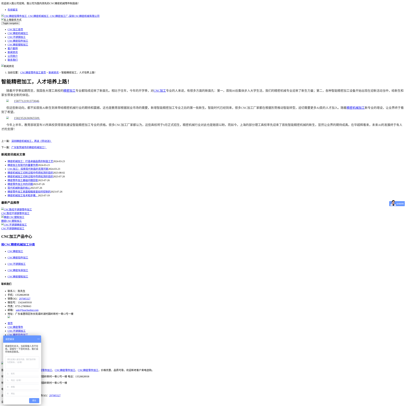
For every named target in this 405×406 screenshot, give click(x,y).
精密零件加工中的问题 (20, 184)
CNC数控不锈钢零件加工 (15, 213)
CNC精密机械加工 (18, 33)
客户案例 (13, 48)
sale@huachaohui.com (27, 310)
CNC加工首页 (15, 29)
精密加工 (69, 90)
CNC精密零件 (15, 327)
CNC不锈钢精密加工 (12, 228)
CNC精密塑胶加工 (18, 44)
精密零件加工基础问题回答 (23, 180)
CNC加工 (160, 90)
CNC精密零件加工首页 (33, 72)
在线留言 (13, 9)
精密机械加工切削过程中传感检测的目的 (30, 172)
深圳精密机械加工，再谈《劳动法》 (31, 141)
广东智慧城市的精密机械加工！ (29, 147)
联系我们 (13, 60)
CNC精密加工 (15, 251)
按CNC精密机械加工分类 (18, 244)
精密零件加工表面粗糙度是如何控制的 (29, 191)
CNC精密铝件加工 (18, 41)
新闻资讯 (13, 52)
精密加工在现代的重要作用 (23, 165)
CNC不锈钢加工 (17, 37)
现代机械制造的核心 (19, 188)
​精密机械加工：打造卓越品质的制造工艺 (30, 161)
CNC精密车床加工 (18, 270)
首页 (10, 323)
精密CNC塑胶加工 (11, 221)
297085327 (24, 298)
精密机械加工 (356, 107)
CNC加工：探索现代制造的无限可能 (28, 169)
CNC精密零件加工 (65, 370)
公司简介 (13, 56)
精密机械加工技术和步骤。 (23, 195)
